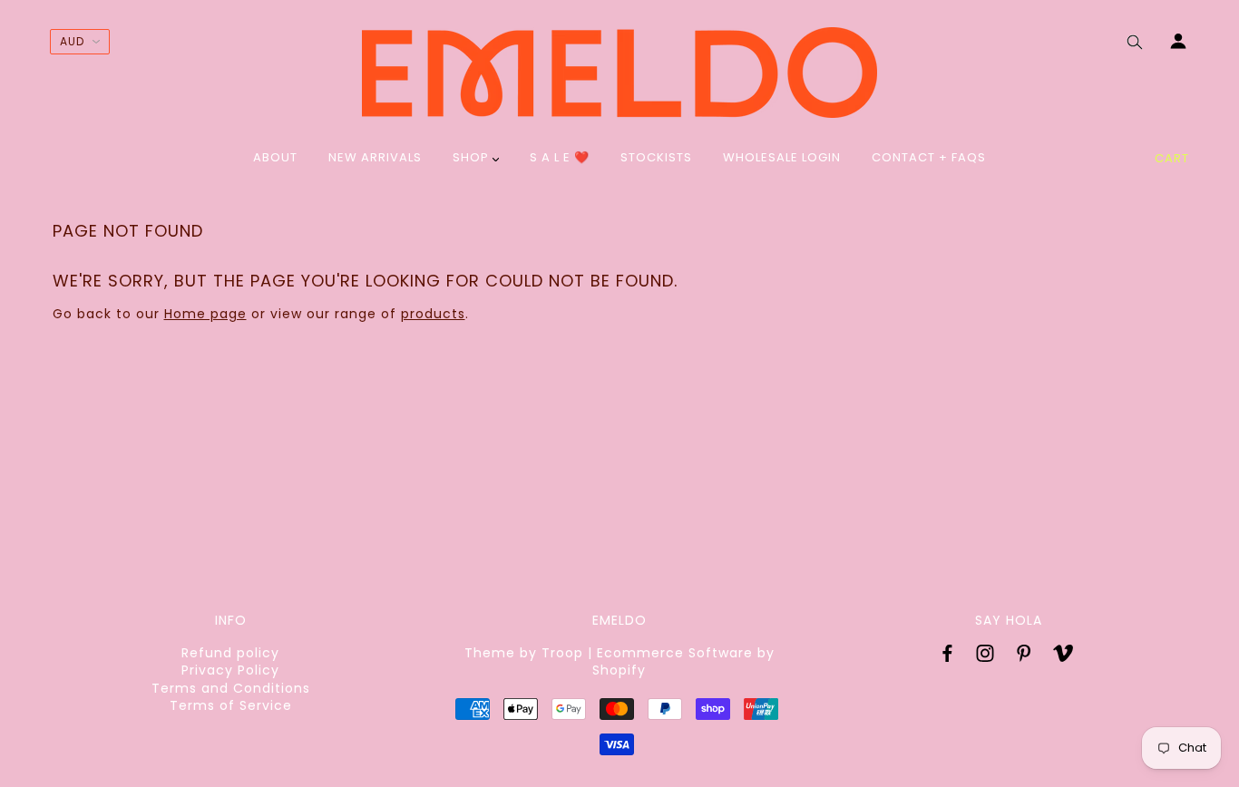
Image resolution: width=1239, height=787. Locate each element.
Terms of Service (231, 705)
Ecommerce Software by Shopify (683, 661)
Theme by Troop (523, 653)
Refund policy (230, 653)
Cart (1172, 158)
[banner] (619, 72)
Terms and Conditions (230, 688)
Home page (205, 314)
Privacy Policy (230, 670)
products (433, 314)
